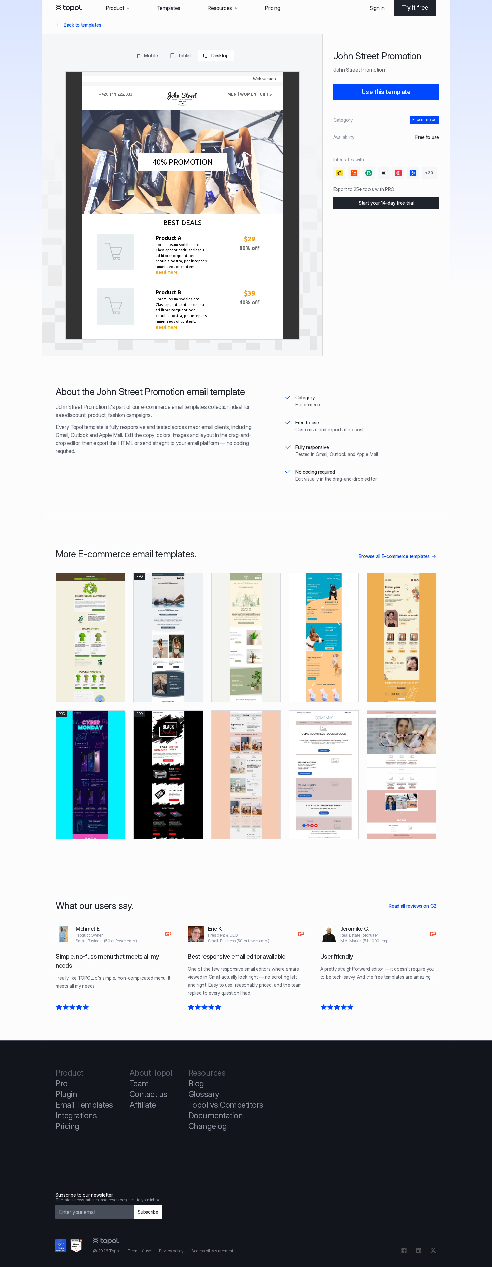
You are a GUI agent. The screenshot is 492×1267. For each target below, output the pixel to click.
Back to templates (82, 25)
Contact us (148, 1094)
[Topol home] (68, 8)
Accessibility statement (212, 1250)
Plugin (66, 1094)
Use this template (386, 91)
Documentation (215, 1115)
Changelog (207, 1126)
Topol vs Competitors (225, 1105)
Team (139, 1083)
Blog (196, 1083)
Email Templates (84, 1105)
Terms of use (139, 1250)
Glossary (203, 1094)
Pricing (272, 8)
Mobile (151, 55)
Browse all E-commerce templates (394, 556)
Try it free (415, 7)
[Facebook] (404, 1250)
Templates (168, 8)
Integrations (76, 1115)
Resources (219, 8)
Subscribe (148, 1212)
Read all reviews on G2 (412, 906)
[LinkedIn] (418, 1250)
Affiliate (142, 1105)
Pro (61, 1083)
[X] (433, 1250)
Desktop (220, 55)
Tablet (184, 55)
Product (115, 8)
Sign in (377, 8)
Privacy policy (171, 1250)
